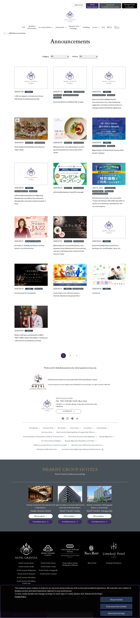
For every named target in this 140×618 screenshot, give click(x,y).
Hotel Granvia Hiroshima (26, 577)
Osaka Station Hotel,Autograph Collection (70, 564)
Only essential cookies (116, 606)
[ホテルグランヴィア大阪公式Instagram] (67, 418)
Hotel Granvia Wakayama (26, 570)
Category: (45, 56)
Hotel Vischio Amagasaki (48, 570)
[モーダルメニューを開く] (116, 27)
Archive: (75, 56)
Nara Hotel (92, 563)
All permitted (116, 599)
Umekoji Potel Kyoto (114, 563)
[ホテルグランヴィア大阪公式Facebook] (63, 418)
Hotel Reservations (92, 5)
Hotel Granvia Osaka (26, 566)
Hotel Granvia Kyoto (26, 563)
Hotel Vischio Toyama (48, 574)
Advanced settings (116, 613)
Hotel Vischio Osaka (48, 566)
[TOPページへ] (70, 16)
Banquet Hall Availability (129, 5)
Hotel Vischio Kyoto (48, 563)
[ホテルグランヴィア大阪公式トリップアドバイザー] (77, 418)
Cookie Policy (20, 597)
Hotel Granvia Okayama (26, 574)
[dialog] (70, 601)
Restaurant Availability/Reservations (110, 6)
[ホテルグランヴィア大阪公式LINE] (72, 418)
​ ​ (26, 582)
